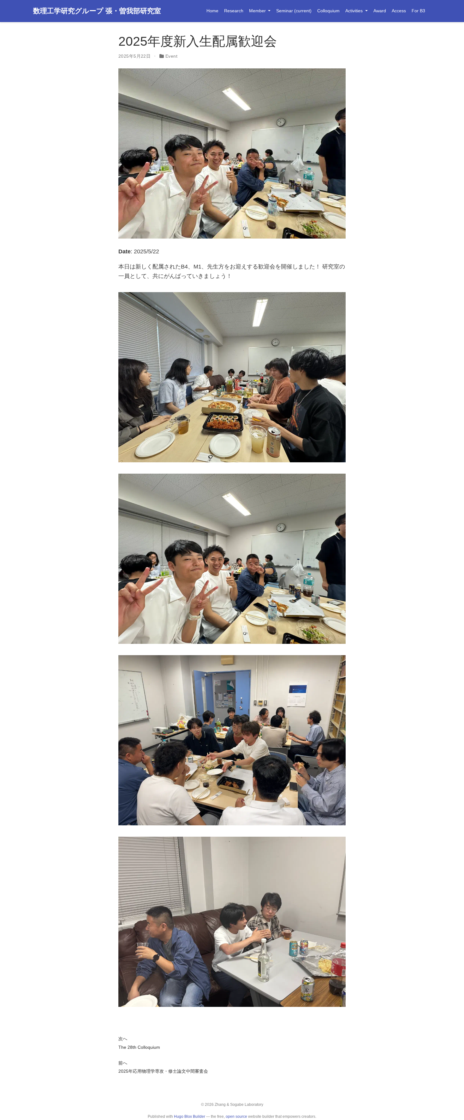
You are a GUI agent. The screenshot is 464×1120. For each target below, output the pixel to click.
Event (171, 56)
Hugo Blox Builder (189, 1116)
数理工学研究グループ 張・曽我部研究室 (97, 11)
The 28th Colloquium (139, 1047)
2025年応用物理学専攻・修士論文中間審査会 (163, 1071)
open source (236, 1116)
